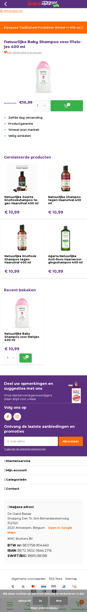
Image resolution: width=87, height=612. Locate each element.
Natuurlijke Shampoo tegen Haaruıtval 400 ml (64, 200)
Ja (40, 600)
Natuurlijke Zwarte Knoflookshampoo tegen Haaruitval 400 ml (21, 200)
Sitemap (71, 579)
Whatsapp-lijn (13, 11)
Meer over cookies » (44, 607)
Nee (59, 600)
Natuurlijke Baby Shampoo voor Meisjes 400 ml (21, 337)
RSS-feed (55, 579)
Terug (5, 4)
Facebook (8, 416)
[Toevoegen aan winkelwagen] (25, 358)
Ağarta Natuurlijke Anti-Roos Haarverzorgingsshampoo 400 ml (65, 259)
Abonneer (71, 441)
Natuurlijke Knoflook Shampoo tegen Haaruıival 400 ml (20, 259)
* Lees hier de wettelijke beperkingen (25, 448)
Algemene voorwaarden (29, 579)
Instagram (17, 416)
